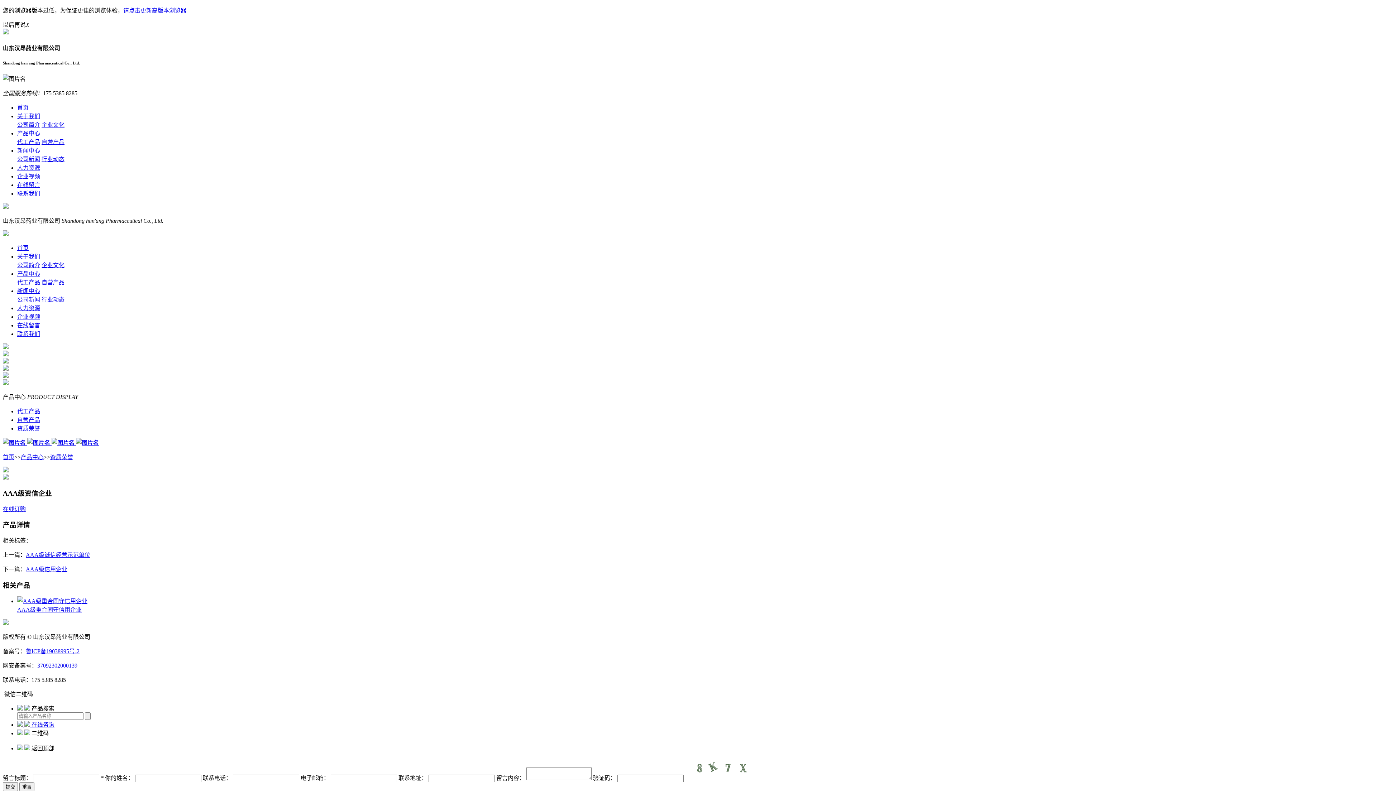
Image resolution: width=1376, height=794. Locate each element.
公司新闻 (28, 159)
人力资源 (28, 168)
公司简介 (28, 125)
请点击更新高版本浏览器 (154, 11)
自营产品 (53, 142)
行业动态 (53, 159)
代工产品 (28, 142)
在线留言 (28, 185)
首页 (23, 108)
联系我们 (28, 194)
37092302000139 (57, 666)
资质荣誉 (61, 457)
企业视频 (28, 176)
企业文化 (53, 125)
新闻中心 (28, 151)
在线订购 (14, 509)
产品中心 (28, 133)
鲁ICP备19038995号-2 (53, 651)
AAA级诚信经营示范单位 (58, 555)
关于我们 (28, 116)
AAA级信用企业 (46, 569)
